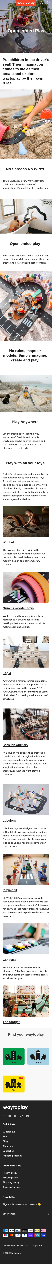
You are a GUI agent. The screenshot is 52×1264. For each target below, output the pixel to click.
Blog (5, 1141)
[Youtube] (10, 1115)
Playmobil (10, 890)
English (36, 1245)
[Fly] (14, 1084)
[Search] (42, 3)
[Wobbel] (26, 521)
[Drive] (14, 1056)
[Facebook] (4, 1115)
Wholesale (9, 1131)
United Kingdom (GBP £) (14, 1245)
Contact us (8, 1150)
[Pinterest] (27, 1115)
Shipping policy (11, 1182)
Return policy (10, 1172)
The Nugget (11, 1022)
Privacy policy (10, 1177)
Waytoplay (15, 1253)
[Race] (38, 1056)
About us (8, 1146)
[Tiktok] (21, 1115)
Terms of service (12, 1187)
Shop (5, 1136)
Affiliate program (12, 1155)
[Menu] (4, 3)
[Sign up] (48, 1213)
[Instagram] (15, 1115)
